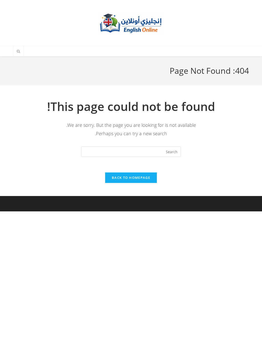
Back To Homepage (131, 177)
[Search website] (18, 52)
